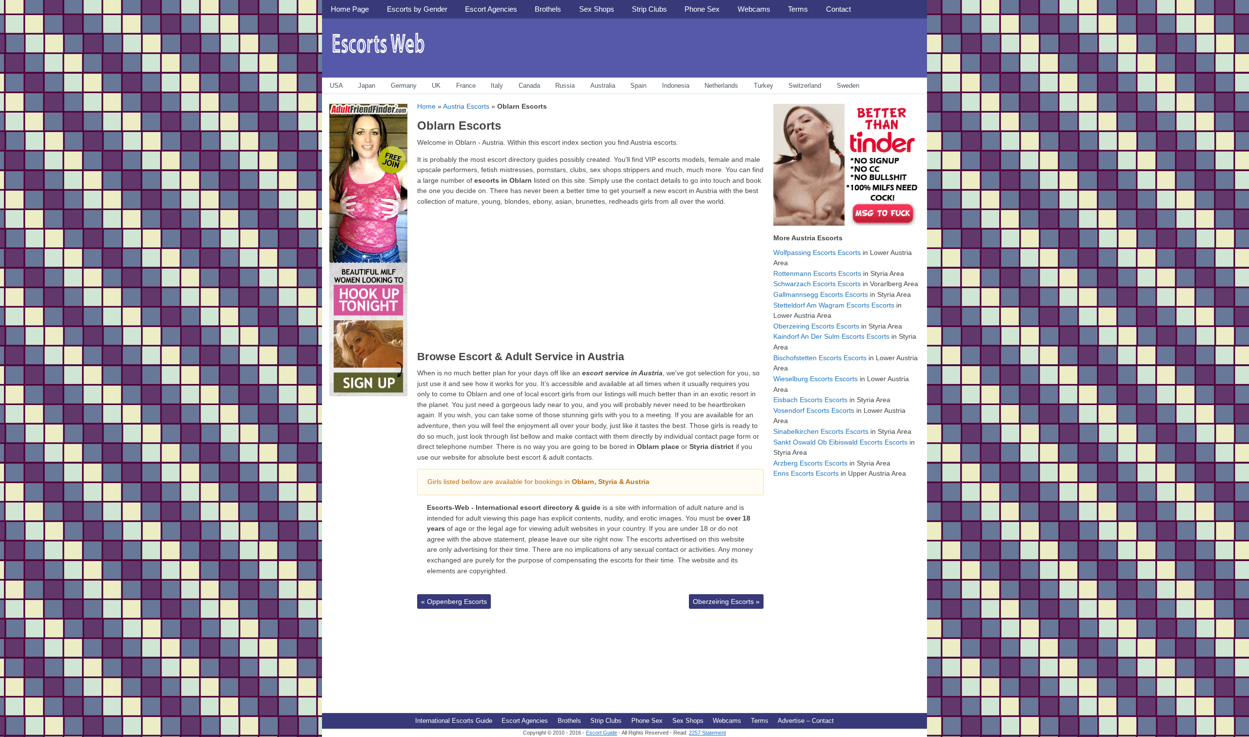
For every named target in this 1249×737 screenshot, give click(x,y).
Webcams (754, 9)
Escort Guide (601, 733)
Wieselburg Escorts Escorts (815, 379)
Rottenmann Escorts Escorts (817, 273)
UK (436, 85)
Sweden (848, 85)
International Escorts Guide (453, 720)
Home (426, 106)
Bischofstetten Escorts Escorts (819, 358)
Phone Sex (702, 9)
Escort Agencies (491, 9)
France (466, 85)
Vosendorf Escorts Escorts (813, 410)
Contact (838, 9)
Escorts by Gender (417, 9)
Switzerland (804, 85)
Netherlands (721, 85)
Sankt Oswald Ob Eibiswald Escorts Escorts (840, 442)
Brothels (548, 9)
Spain (638, 85)
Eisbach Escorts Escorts (810, 400)
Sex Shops (596, 9)
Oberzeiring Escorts (726, 601)
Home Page (350, 9)
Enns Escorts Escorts (806, 473)
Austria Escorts (466, 106)
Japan (366, 85)
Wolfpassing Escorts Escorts (817, 252)
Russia (565, 85)
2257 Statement (707, 733)
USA (336, 85)
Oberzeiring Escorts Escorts (816, 326)
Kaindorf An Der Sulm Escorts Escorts (831, 336)
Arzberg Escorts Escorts (810, 463)
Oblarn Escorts (459, 125)
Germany (404, 85)
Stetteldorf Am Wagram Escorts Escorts (833, 305)
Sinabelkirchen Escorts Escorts (820, 431)
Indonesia (675, 85)
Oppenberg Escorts (454, 601)
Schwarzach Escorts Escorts (817, 284)
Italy (497, 85)
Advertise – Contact (806, 720)
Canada (529, 85)
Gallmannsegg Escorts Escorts (820, 294)
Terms (798, 9)
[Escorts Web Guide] (378, 56)
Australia (602, 85)
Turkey (763, 85)
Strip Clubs (649, 9)
